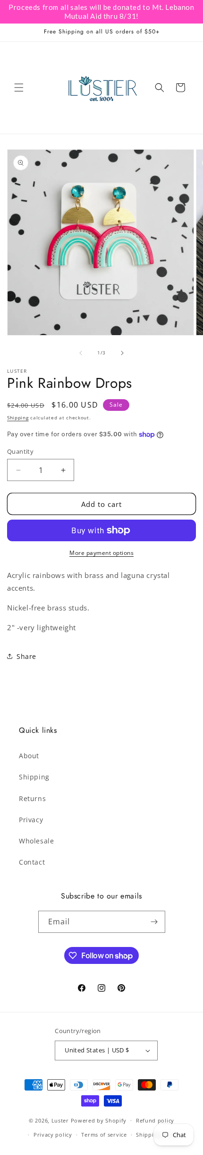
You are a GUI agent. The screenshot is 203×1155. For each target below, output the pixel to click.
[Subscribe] (154, 922)
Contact (32, 862)
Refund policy (155, 1120)
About (29, 755)
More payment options (101, 553)
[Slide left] (80, 353)
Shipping (18, 417)
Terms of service (104, 1134)
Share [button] (26, 656)
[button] (18, 87)
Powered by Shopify (99, 1119)
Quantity (20, 451)
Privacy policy (53, 1134)
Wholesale (36, 840)
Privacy (31, 819)
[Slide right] (122, 353)
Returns (32, 798)
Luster (61, 1119)
